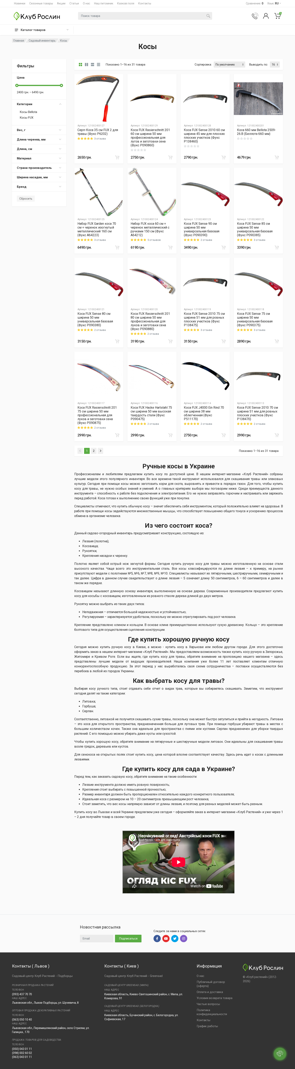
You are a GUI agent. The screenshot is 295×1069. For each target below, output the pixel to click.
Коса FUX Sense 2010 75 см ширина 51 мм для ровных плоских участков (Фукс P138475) (204, 319)
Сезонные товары (41, 3)
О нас (86, 3)
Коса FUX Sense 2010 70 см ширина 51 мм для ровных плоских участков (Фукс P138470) (257, 413)
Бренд (21, 187)
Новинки (19, 3)
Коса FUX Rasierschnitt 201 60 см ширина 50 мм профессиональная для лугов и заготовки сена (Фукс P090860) (150, 137)
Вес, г (21, 130)
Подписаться (128, 938)
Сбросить (25, 198)
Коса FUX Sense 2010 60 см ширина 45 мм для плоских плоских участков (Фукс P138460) (204, 135)
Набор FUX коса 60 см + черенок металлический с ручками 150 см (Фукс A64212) (150, 229)
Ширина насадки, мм (32, 177)
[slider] (16, 85)
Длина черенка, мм (31, 139)
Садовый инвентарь (42, 40)
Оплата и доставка (210, 992)
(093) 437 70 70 (22, 994)
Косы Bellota (28, 112)
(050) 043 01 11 (22, 1049)
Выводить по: (258, 64)
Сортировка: (203, 64)
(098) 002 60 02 (22, 1053)
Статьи (74, 3)
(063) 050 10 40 (22, 1019)
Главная (18, 40)
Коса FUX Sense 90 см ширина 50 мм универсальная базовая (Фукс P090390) (201, 229)
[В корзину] (117, 157)
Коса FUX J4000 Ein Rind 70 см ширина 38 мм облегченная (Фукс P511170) (204, 413)
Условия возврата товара (214, 998)
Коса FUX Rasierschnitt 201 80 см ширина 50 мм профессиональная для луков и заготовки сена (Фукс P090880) (150, 321)
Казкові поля (125, 3)
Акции (61, 3)
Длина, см (24, 149)
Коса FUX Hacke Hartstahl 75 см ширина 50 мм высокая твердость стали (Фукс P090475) (151, 413)
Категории (24, 104)
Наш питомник (103, 3)
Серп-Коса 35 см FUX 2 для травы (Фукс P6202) (97, 132)
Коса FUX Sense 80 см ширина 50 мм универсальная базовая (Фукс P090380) (95, 319)
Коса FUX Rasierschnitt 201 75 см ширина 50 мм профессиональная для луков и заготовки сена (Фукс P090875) (97, 415)
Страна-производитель (34, 168)
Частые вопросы (208, 1004)
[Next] (100, 451)
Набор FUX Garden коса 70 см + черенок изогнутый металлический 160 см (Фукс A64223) (96, 229)
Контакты (144, 3)
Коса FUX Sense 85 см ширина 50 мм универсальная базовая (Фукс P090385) (255, 229)
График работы (207, 1026)
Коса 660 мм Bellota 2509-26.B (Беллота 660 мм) (256, 132)
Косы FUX (26, 117)
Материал (24, 158)
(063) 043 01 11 (22, 1057)
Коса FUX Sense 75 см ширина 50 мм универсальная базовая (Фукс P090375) (255, 319)
